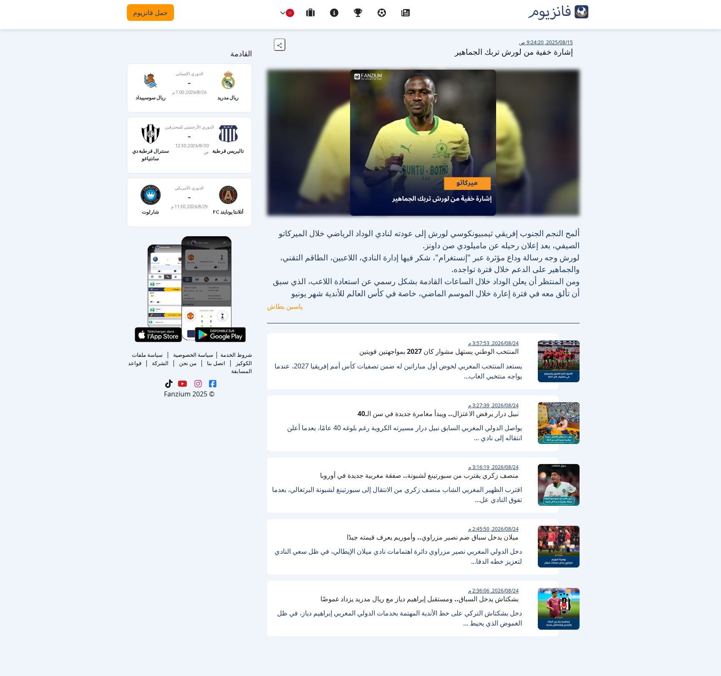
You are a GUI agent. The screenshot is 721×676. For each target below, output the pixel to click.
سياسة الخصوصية (193, 354)
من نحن (188, 363)
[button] (283, 13)
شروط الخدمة (236, 354)
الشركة (160, 363)
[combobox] (290, 13)
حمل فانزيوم (150, 12)
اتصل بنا (216, 363)
